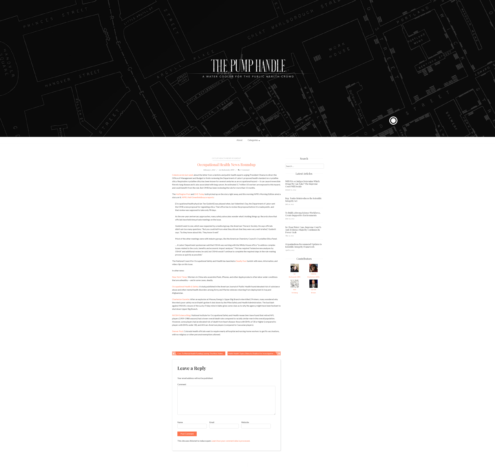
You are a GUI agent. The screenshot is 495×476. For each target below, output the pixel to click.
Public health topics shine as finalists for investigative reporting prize (254, 353)
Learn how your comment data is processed (231, 441)
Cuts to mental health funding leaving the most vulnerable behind (201, 353)
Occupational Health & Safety (185, 286)
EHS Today (199, 194)
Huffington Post (183, 194)
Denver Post (177, 331)
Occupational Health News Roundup (226, 164)
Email (211, 422)
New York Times (179, 277)
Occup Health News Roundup (226, 158)
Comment (181, 384)
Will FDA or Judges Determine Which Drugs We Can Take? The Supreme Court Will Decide (302, 184)
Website (245, 422)
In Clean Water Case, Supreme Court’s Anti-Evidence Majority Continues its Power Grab (303, 230)
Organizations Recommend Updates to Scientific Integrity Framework (303, 245)
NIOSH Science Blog (181, 315)
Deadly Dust (241, 261)
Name (180, 422)
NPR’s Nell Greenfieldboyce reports (198, 197)
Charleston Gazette (180, 299)
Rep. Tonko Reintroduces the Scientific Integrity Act (303, 199)
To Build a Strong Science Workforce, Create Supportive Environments (302, 214)
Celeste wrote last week (182, 175)
